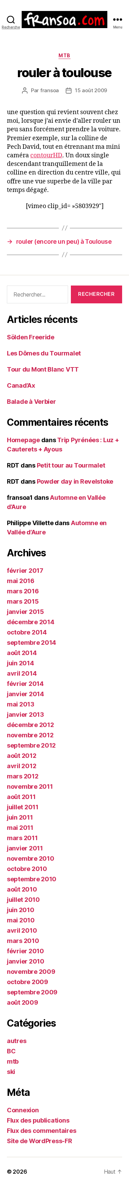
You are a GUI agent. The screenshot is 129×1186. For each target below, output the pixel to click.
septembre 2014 (31, 642)
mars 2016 (23, 591)
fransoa (49, 90)
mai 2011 (20, 827)
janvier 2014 (25, 694)
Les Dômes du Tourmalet (44, 353)
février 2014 (25, 683)
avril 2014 (21, 673)
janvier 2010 (25, 961)
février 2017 (25, 570)
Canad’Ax (21, 385)
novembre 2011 (30, 786)
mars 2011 (22, 838)
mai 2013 (20, 704)
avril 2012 (21, 766)
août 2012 (21, 755)
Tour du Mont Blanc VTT (43, 369)
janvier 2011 (25, 848)
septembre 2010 (31, 879)
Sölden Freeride (30, 337)
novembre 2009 (31, 971)
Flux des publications (38, 1120)
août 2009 (22, 1002)
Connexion (23, 1110)
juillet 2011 (23, 807)
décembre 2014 (30, 622)
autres (16, 1040)
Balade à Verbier (31, 401)
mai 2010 (21, 920)
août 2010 (22, 889)
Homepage (23, 440)
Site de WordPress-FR (39, 1141)
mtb (64, 55)
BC (11, 1051)
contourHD (46, 155)
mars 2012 (23, 776)
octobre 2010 (27, 868)
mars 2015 (23, 601)
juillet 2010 (23, 899)
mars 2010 (23, 940)
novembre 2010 (30, 858)
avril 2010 (22, 930)
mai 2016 (20, 580)
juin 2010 (20, 909)
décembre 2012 (30, 724)
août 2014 (22, 652)
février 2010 (25, 951)
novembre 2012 (30, 735)
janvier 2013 (25, 714)
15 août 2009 (91, 90)
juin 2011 (20, 817)
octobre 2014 (27, 632)
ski (11, 1071)
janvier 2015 (25, 611)
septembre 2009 (32, 992)
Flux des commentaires (41, 1130)
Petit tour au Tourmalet (71, 465)
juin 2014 (20, 663)
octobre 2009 (27, 981)
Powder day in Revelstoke (75, 481)
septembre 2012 (31, 745)
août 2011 (21, 796)
